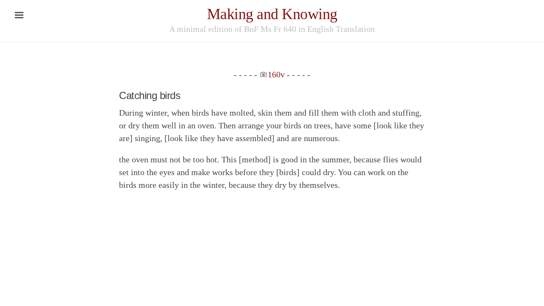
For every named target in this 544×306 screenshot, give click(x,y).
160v (276, 74)
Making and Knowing (272, 14)
